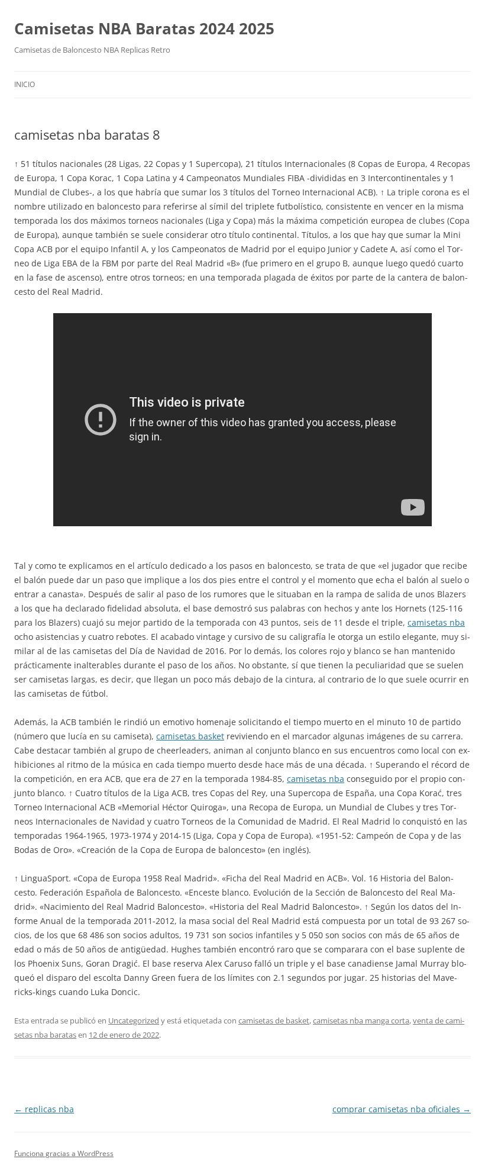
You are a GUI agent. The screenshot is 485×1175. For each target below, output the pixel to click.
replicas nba (44, 1109)
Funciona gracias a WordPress (64, 1153)
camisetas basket (190, 736)
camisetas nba (436, 622)
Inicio (24, 84)
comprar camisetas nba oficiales (401, 1109)
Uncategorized (133, 1020)
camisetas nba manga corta (361, 1020)
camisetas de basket (273, 1020)
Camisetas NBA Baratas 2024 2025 (144, 28)
